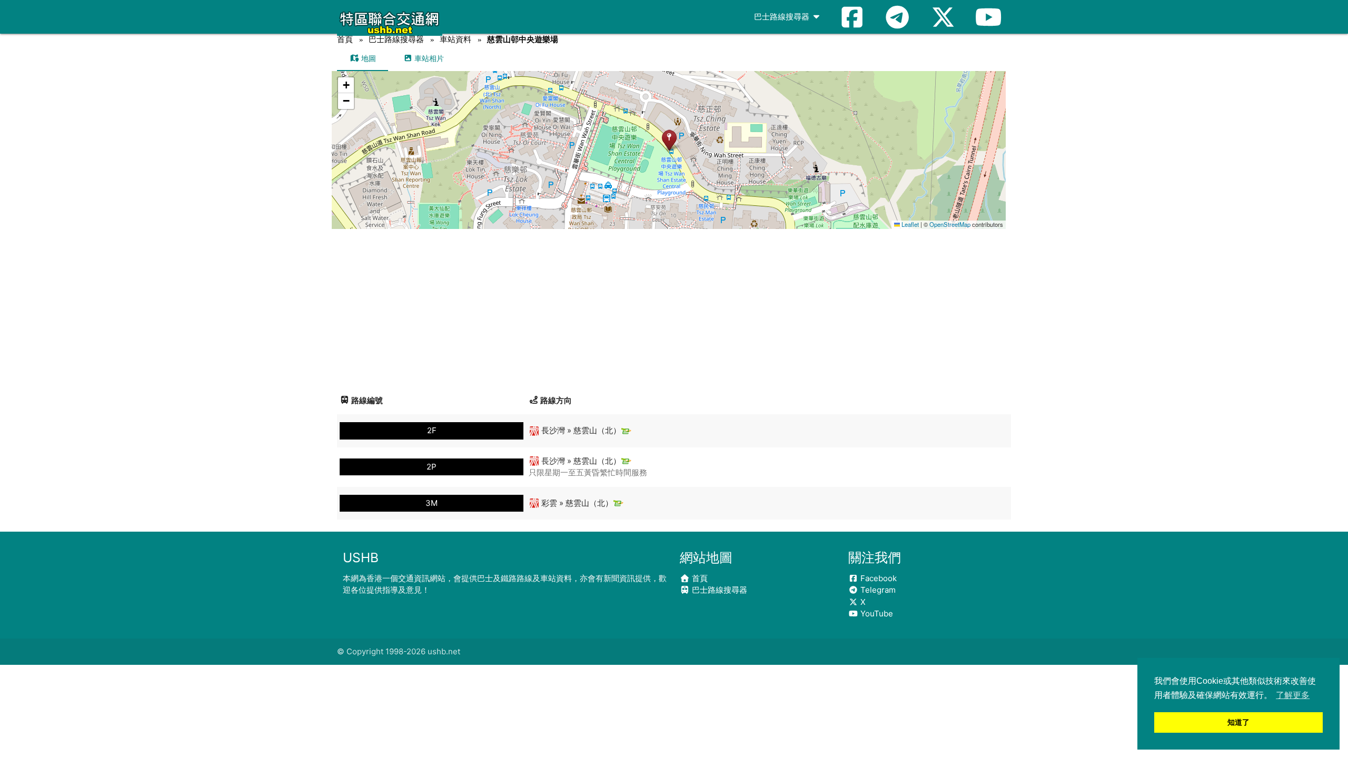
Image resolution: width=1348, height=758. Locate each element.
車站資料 (455, 39)
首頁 (345, 39)
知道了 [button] (1238, 722)
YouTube (875, 614)
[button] (669, 140)
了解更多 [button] (1293, 695)
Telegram (877, 590)
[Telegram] (897, 17)
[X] (943, 17)
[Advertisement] (674, 308)
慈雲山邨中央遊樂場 (522, 39)
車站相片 (428, 58)
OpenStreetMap (949, 224)
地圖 (367, 58)
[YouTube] (988, 17)
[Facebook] (852, 17)
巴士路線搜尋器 (782, 17)
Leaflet (909, 224)
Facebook (877, 578)
